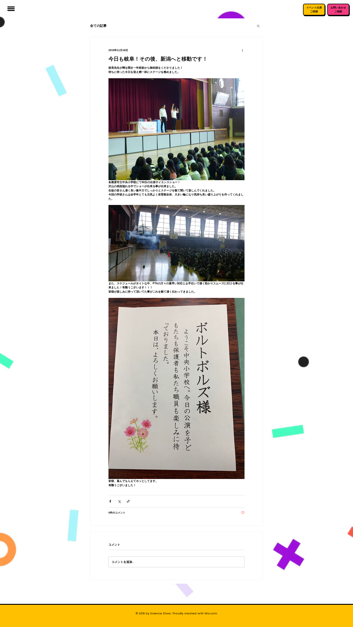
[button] (11, 8)
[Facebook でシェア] (110, 501)
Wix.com (211, 613)
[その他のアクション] (242, 50)
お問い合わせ (338, 7)
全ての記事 (98, 25)
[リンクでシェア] (128, 501)
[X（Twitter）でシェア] (119, 501)
